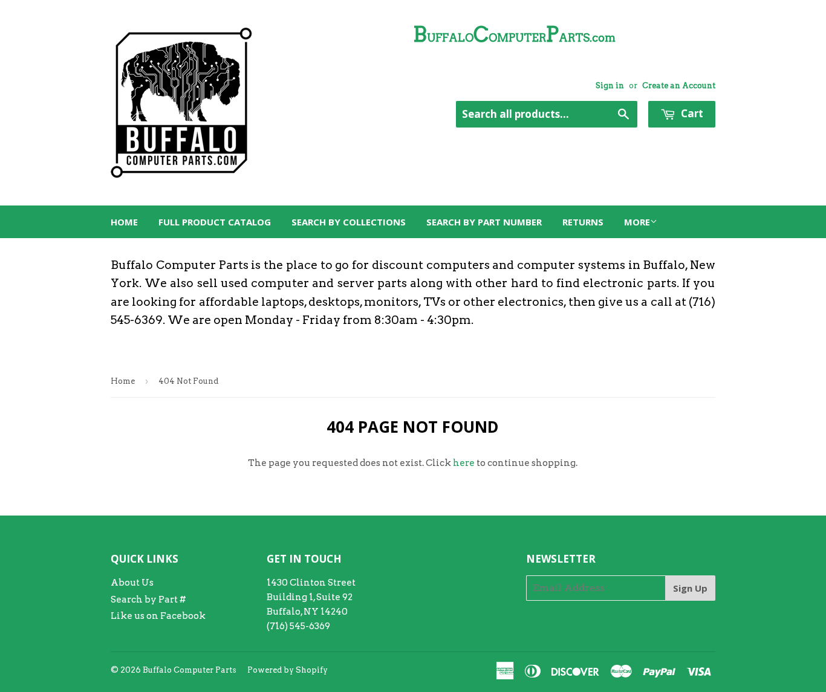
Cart (690, 113)
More (637, 222)
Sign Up (690, 588)
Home (124, 222)
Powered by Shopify (287, 669)
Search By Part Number (484, 222)
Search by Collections (348, 222)
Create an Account (678, 85)
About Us (132, 582)
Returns (582, 222)
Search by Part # (148, 599)
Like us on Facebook (158, 615)
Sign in (610, 85)
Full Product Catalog (214, 222)
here (464, 463)
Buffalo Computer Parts (189, 669)
